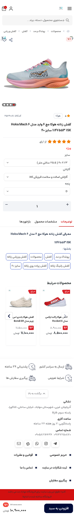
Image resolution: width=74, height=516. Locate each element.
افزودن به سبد (59, 508)
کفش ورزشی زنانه (17, 256)
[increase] (67, 204)
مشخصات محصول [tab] (46, 221)
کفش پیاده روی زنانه (35, 265)
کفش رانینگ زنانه (59, 265)
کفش (24, 31)
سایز (67, 155)
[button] (9, 316)
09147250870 (62, 434)
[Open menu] (69, 8)
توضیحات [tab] (66, 221)
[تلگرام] (55, 443)
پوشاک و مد (39, 31)
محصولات (56, 31)
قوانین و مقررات (23, 455)
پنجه (67, 183)
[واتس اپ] (37, 443)
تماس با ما (26, 468)
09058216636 (43, 434)
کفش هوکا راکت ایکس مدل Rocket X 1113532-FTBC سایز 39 (56, 319)
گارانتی (66, 169)
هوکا (58, 116)
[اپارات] (28, 444)
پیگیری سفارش (58, 480)
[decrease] (6, 204)
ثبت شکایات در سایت (54, 468)
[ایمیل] (19, 443)
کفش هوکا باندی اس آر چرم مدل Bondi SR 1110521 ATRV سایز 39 (22, 319)
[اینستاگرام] (46, 443)
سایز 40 (15, 265)
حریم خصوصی (58, 455)
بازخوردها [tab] (25, 221)
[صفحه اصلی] (68, 31)
